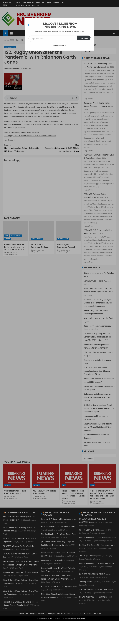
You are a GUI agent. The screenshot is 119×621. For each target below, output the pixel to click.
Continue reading (59, 45)
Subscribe (84, 38)
